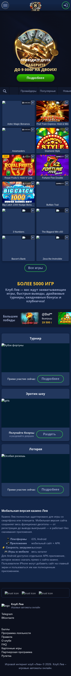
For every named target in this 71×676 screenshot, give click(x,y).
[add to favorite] (33, 103)
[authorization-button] (65, 5)
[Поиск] (4, 91)
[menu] (5, 5)
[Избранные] (14, 91)
